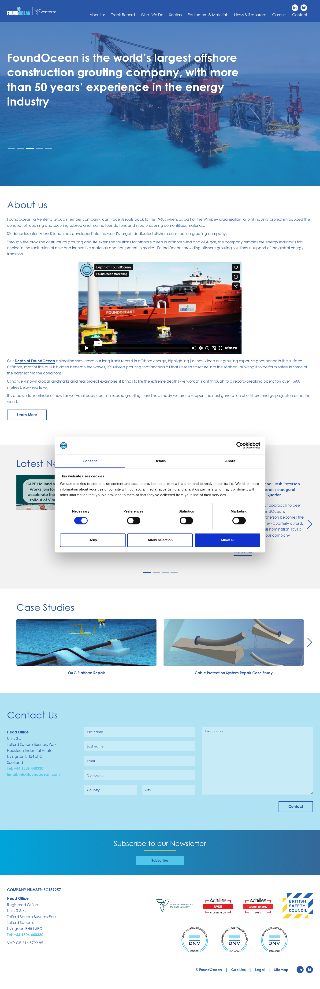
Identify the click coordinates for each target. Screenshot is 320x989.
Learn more (27, 414)
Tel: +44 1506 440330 (25, 768)
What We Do (152, 14)
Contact (299, 14)
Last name (95, 746)
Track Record (123, 14)
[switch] (133, 520)
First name (95, 731)
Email (91, 760)
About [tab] (230, 461)
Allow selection (160, 540)
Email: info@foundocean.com (33, 774)
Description (214, 731)
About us (97, 14)
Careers (279, 14)
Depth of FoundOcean (35, 361)
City (148, 789)
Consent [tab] (90, 461)
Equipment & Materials (208, 14)
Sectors (175, 14)
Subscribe (159, 860)
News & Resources (250, 14)
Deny (93, 540)
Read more (243, 551)
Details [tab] (160, 461)
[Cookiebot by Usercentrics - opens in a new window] (239, 445)
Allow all (227, 540)
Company (95, 775)
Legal (260, 969)
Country (93, 789)
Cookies (238, 969)
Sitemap (281, 969)
